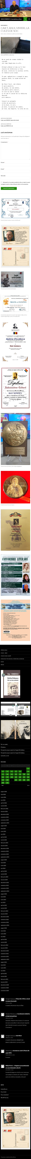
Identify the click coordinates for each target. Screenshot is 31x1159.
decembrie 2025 (5, 814)
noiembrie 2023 (5, 885)
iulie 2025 (3, 828)
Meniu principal (29, 19)
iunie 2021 (3, 967)
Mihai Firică (9, 1065)
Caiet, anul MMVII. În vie (7, 125)
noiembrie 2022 (5, 919)
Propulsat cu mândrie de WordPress (8, 1157)
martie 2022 (4, 942)
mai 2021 (3, 970)
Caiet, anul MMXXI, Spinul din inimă (10, 119)
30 (2, 782)
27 (20, 780)
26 (16, 780)
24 (7, 780)
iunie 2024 (3, 865)
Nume (3, 162)
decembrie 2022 (5, 916)
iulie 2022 (3, 931)
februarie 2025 (4, 842)
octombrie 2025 (5, 820)
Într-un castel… (4, 744)
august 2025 (4, 825)
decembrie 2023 (5, 882)
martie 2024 (4, 874)
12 (16, 774)
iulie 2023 (3, 896)
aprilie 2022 (4, 939)
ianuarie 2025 (4, 845)
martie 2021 (4, 976)
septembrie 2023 (5, 891)
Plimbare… (3, 747)
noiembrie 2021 (5, 953)
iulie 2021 (3, 965)
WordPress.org (4, 1097)
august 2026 (4, 791)
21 (24, 777)
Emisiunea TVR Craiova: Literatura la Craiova (12, 658)
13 (20, 774)
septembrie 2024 (5, 857)
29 (28, 780)
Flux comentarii (5, 1094)
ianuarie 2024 (4, 879)
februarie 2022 (4, 945)
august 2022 (4, 928)
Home (2, 661)
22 (28, 777)
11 (11, 774)
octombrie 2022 (5, 922)
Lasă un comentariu (17, 33)
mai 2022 (3, 936)
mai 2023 (3, 902)
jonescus (9, 33)
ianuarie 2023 (4, 913)
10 (7, 774)
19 (16, 777)
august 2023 (4, 894)
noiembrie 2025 (5, 817)
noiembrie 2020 (5, 987)
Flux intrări (3, 1092)
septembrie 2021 (5, 959)
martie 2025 (4, 840)
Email (3, 169)
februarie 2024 (4, 877)
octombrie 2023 (5, 888)
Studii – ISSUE (4, 653)
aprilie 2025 (4, 837)
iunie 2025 (3, 831)
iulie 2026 (3, 794)
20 (20, 777)
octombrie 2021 (5, 956)
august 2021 (4, 962)
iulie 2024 (3, 862)
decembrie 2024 (5, 848)
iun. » (28, 785)
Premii (2, 664)
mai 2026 (3, 800)
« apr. (2, 785)
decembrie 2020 (5, 985)
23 (2, 780)
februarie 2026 (4, 808)
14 (24, 774)
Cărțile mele (4, 650)
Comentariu (4, 142)
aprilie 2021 (4, 973)
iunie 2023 (3, 899)
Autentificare (4, 1089)
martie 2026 (4, 805)
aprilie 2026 (4, 803)
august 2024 (4, 859)
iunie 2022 (3, 933)
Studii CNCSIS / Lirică (6, 656)
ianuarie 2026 (4, 811)
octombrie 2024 (5, 854)
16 (2, 777)
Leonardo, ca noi (5, 755)
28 (24, 780)
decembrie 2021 (5, 950)
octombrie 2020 (5, 990)
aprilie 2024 (4, 871)
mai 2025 (3, 834)
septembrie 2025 (5, 822)
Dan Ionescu (4, 25)
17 (7, 777)
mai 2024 (3, 868)
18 (11, 777)
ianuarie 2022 (4, 948)
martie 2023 (4, 908)
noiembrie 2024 (5, 851)
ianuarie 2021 (4, 982)
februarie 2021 (4, 979)
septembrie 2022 (5, 925)
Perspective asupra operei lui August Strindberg (12, 750)
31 (7, 782)
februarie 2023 (4, 911)
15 (28, 774)
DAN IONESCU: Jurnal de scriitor (11, 19)
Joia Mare (19, 1035)
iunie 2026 (3, 797)
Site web (3, 175)
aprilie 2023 (4, 905)
